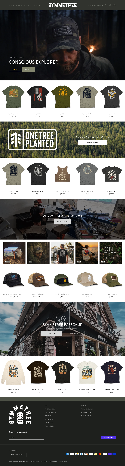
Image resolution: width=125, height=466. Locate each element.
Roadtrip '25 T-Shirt (37, 389)
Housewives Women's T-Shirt (87, 389)
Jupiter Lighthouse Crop (62, 191)
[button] (11, 5)
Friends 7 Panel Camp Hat (62, 294)
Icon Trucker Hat (87, 294)
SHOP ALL (15, 69)
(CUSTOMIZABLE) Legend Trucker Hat (13, 294)
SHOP (46, 405)
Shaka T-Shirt (112, 114)
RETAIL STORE (49, 419)
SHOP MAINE (73, 333)
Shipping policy (63, 461)
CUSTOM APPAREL (50, 412)
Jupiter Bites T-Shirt (87, 191)
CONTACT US (49, 422)
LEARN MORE (92, 142)
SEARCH (83, 405)
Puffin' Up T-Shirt (62, 389)
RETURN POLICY (86, 412)
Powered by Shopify (24, 461)
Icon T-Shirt (62, 114)
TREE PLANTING (50, 409)
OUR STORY (48, 416)
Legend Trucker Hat (37, 294)
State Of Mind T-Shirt (38, 191)
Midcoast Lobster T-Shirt (112, 389)
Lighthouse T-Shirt (87, 114)
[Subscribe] (42, 437)
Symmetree (15, 461)
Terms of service (53, 461)
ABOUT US (29, 69)
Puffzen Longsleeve (13, 389)
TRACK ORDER (49, 426)
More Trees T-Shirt (13, 114)
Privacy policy (43, 461)
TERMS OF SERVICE (87, 409)
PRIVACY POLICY (86, 416)
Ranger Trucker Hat (111, 294)
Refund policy (34, 461)
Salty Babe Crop (111, 191)
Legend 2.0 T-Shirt (38, 114)
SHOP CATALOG (62, 221)
